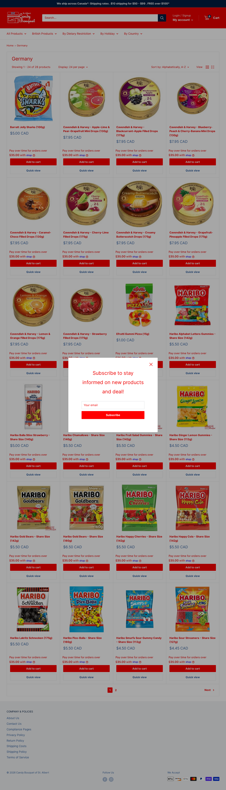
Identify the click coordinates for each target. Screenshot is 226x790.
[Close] (151, 364)
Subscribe (113, 415)
